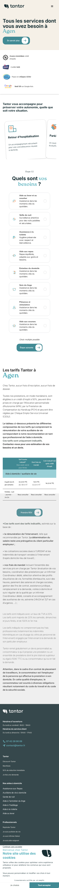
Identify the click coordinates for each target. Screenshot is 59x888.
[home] (13, 6)
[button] (52, 6)
